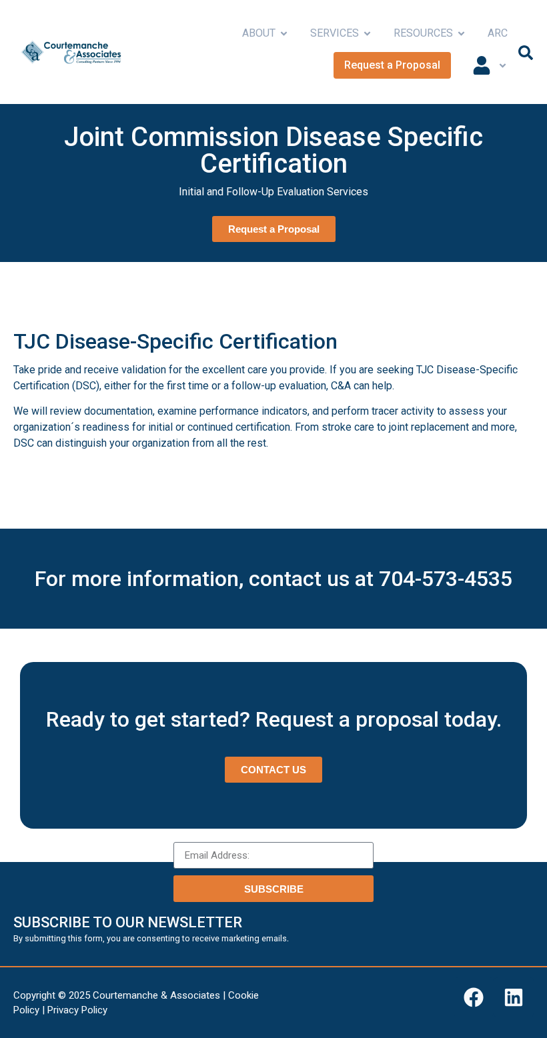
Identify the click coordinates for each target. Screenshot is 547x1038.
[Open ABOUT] (284, 33)
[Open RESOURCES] (461, 33)
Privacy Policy (77, 1010)
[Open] (503, 65)
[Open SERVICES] (367, 33)
